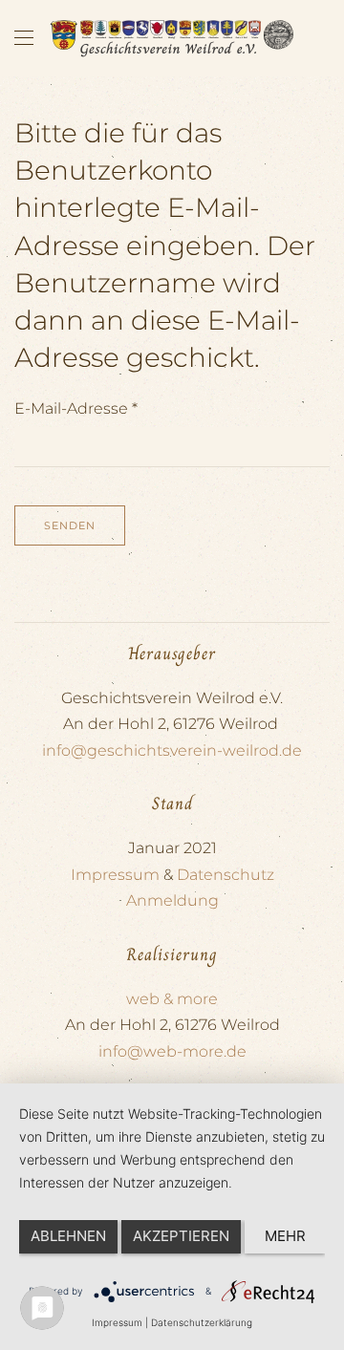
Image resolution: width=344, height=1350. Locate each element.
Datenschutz (225, 875)
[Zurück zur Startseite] (172, 38)
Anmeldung (172, 900)
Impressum (115, 875)
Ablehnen (68, 1236)
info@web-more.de (172, 1051)
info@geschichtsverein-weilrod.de (172, 750)
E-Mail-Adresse (76, 408)
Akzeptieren (181, 1236)
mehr (285, 1236)
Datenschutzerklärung (201, 1322)
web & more (172, 999)
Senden (70, 525)
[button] (23, 38)
